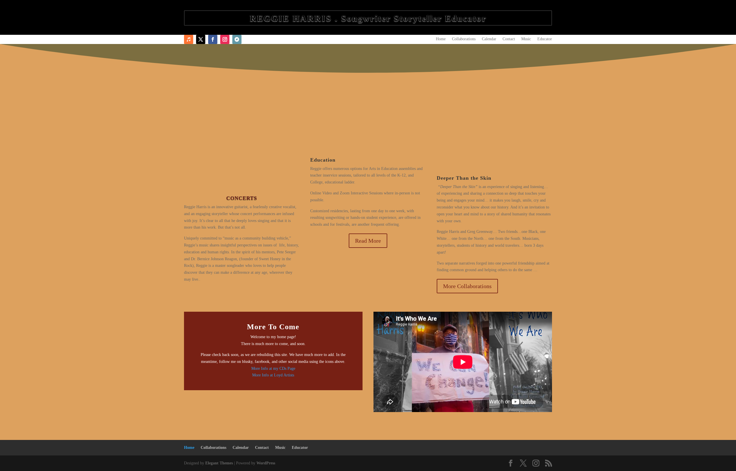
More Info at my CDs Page (273, 368)
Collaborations (464, 39)
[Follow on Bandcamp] (236, 39)
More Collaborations (467, 286)
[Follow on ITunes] (188, 39)
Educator (544, 39)
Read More (368, 241)
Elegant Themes (219, 463)
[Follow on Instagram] (224, 39)
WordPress (265, 463)
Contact (509, 39)
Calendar (489, 39)
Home (441, 39)
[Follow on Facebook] (200, 39)
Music (526, 39)
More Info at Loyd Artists (273, 375)
